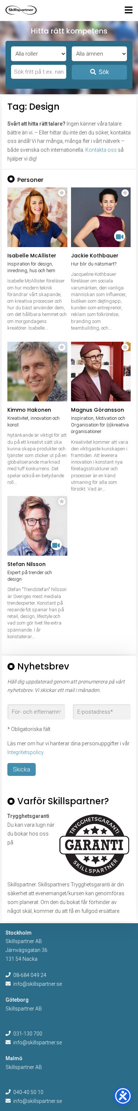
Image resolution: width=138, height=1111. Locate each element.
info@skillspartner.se (37, 984)
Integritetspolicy (25, 752)
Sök (104, 72)
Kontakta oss (101, 150)
